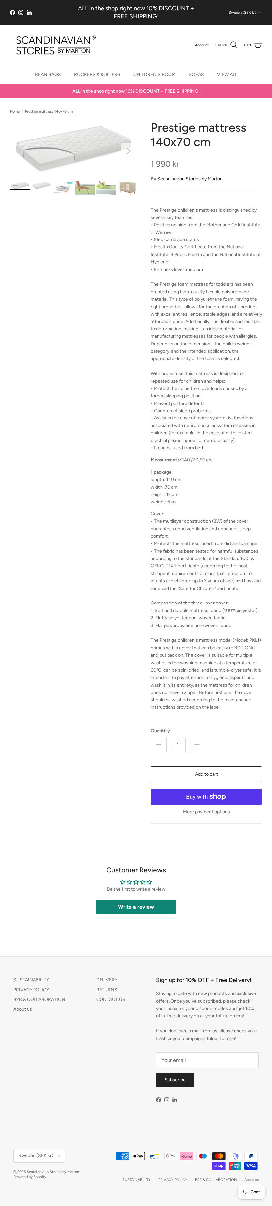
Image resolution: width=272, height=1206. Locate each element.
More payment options (206, 812)
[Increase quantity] (197, 745)
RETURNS (106, 990)
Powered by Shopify (29, 1177)
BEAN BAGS (48, 74)
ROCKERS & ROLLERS (97, 74)
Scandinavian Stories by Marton (190, 179)
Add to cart (206, 774)
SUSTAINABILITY (31, 980)
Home (15, 111)
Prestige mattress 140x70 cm (49, 111)
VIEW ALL (227, 74)
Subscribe (175, 1080)
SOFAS (196, 74)
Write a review (136, 907)
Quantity (160, 731)
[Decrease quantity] (159, 745)
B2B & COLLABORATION (39, 999)
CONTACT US (110, 999)
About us (22, 1009)
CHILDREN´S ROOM (154, 74)
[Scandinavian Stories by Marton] (54, 45)
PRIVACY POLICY (31, 990)
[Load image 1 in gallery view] (73, 147)
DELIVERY (106, 980)
